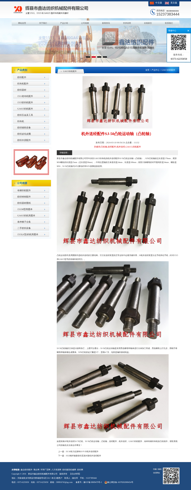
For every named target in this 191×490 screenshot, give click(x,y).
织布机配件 (23, 83)
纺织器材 (21, 90)
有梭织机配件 (24, 190)
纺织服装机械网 (69, 470)
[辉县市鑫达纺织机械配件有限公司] (95, 62)
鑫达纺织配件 (26, 470)
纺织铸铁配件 (24, 196)
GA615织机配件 (25, 109)
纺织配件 (21, 77)
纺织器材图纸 (24, 203)
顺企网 (36, 470)
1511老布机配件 (25, 96)
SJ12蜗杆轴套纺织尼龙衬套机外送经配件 (83, 456)
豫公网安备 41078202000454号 (120, 482)
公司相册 (85, 23)
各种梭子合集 (24, 222)
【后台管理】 (75, 474)
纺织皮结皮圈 (24, 134)
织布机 (20, 121)
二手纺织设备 (24, 228)
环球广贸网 (45, 470)
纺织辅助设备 (24, 127)
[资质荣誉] (31, 175)
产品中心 (155, 70)
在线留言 (148, 23)
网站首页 (22, 23)
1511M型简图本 (25, 209)
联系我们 (169, 23)
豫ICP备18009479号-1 (92, 482)
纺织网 (80, 470)
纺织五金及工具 (25, 115)
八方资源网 (56, 470)
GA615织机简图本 (26, 215)
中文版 (158, 3)
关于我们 (43, 23)
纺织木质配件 (24, 140)
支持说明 (127, 23)
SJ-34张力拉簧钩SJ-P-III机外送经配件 (82, 451)
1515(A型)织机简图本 (27, 234)
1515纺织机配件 (25, 102)
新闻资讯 (106, 23)
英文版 (173, 3)
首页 (147, 70)
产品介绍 (64, 23)
